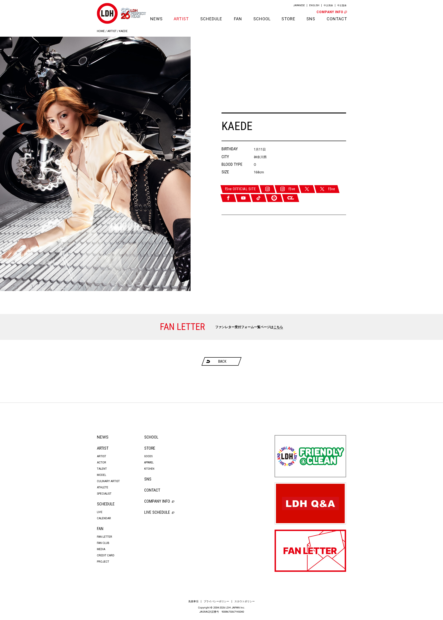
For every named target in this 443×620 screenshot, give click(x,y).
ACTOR (101, 462)
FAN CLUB (103, 543)
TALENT (102, 468)
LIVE (99, 512)
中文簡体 (328, 5)
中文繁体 (342, 5)
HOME (101, 31)
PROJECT (103, 561)
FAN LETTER (104, 536)
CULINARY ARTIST (108, 481)
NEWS (156, 18)
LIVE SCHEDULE (157, 512)
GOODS (148, 456)
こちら (278, 327)
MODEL (101, 475)
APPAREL (149, 462)
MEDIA (101, 549)
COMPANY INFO (330, 12)
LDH (107, 13)
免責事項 (193, 601)
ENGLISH (314, 5)
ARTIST (181, 18)
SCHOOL (261, 18)
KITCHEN (149, 468)
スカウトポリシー (244, 601)
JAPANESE (299, 5)
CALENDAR (104, 518)
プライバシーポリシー (216, 601)
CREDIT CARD (105, 555)
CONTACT (336, 18)
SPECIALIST (104, 493)
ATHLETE (102, 487)
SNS (310, 18)
